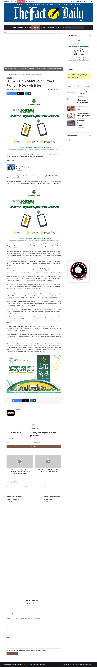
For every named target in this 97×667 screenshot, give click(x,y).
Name (8, 637)
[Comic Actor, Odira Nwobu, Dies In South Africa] (71, 108)
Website (37, 644)
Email (8, 644)
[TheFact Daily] (48, 12)
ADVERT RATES (88, 664)
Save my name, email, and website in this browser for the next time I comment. (27, 650)
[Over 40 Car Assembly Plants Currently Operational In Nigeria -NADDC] (52, 490)
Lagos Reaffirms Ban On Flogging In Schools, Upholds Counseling (83, 100)
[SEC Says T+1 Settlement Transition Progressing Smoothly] (11, 167)
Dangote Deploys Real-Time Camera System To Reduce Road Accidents (33, 602)
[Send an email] (12, 89)
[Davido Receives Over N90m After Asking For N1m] (71, 94)
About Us (82, 664)
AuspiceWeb (42, 664)
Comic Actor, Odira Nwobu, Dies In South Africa (82, 108)
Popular (69, 86)
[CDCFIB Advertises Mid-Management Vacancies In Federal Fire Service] (71, 116)
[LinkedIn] (26, 93)
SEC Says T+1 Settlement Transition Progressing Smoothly (39, 1)
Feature (50, 27)
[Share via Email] (29, 93)
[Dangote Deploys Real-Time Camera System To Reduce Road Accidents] (33, 542)
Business (35, 27)
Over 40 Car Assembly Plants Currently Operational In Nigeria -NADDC (52, 498)
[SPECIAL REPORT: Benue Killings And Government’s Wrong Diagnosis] (71, 123)
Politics (27, 27)
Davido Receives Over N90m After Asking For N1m (83, 93)
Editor (10, 89)
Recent (78, 86)
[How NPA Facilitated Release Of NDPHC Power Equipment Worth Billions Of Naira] (15, 490)
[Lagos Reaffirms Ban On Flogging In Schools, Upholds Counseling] (71, 101)
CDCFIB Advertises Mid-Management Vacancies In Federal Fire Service (83, 115)
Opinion (43, 27)
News (20, 27)
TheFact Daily (28, 664)
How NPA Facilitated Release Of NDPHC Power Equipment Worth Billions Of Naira (14, 498)
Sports (58, 27)
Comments (87, 86)
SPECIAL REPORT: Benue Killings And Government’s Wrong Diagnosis (83, 123)
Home (14, 27)
